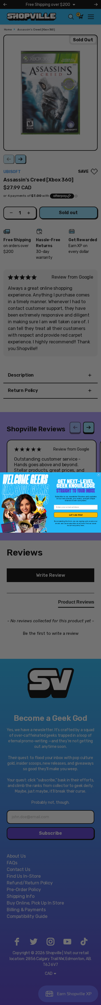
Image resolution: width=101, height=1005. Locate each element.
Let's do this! (75, 515)
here (82, 525)
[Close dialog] (98, 474)
